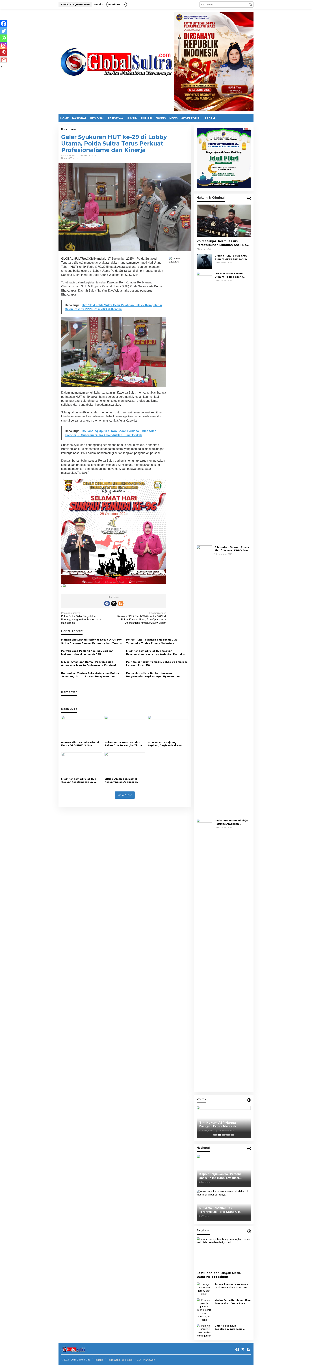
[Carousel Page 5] (232, 1135)
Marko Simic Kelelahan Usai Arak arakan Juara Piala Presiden (232, 1302)
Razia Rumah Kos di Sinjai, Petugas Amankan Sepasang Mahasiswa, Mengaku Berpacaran (231, 822)
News (64, 158)
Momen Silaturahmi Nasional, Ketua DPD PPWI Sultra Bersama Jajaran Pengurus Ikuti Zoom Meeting (91, 641)
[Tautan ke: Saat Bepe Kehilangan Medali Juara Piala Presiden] (224, 1253)
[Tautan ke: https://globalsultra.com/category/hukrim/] (249, 198)
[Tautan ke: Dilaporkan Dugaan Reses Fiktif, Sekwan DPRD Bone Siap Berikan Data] (204, 680)
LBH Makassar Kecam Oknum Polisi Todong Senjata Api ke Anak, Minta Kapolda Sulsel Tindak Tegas (232, 275)
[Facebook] (3, 23)
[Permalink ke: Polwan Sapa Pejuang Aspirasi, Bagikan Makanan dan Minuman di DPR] (168, 727)
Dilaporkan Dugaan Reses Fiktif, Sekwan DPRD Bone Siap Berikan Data (231, 549)
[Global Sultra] (116, 61)
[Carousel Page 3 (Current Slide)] (224, 1135)
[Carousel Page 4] (228, 1135)
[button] (250, 4)
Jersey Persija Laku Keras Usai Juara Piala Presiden (231, 1286)
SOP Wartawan (146, 1359)
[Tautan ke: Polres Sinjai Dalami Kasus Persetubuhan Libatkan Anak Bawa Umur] (224, 221)
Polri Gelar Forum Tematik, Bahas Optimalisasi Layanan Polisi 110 (157, 663)
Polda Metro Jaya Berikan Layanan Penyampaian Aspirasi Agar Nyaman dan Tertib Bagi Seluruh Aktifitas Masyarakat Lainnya (153, 675)
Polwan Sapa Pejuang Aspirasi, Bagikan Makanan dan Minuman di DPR (87, 652)
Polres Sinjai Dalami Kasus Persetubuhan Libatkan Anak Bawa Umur (224, 243)
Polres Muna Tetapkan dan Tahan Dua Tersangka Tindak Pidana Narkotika (151, 641)
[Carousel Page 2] (219, 1135)
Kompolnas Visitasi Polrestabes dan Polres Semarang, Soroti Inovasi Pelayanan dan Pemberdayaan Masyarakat (90, 675)
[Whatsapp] (3, 38)
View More (125, 795)
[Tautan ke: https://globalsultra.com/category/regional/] (249, 1231)
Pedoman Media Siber (120, 1359)
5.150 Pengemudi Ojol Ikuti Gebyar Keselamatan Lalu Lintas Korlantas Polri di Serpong (154, 652)
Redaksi (98, 1359)
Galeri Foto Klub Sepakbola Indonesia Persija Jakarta (228, 1327)
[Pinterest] (3, 52)
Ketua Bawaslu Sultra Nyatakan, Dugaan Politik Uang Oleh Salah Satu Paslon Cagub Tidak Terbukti (223, 1125)
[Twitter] (3, 30)
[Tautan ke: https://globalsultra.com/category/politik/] (249, 1100)
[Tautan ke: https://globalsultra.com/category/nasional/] (249, 1148)
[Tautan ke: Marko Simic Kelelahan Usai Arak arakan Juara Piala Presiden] (204, 1309)
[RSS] (121, 603)
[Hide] (1, 66)
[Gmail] (3, 59)
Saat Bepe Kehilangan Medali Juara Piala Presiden (219, 1275)
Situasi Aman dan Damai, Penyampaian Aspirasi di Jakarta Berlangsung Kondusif (88, 663)
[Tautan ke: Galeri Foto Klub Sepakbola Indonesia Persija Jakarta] (204, 1330)
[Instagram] (3, 45)
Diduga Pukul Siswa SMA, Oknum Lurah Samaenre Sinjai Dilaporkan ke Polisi (231, 257)
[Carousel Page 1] (215, 1135)
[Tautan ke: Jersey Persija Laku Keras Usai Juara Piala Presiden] (204, 1288)
